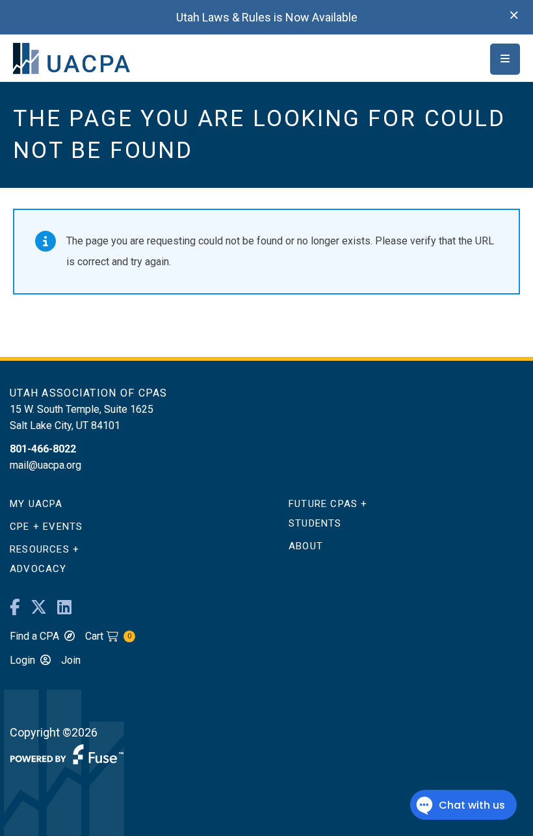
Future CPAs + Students (328, 513)
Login (22, 660)
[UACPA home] (71, 57)
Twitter (39, 607)
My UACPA (36, 504)
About (306, 546)
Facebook (15, 607)
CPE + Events (46, 526)
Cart (108, 636)
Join (71, 660)
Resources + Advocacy (44, 559)
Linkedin (64, 607)
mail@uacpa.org (45, 465)
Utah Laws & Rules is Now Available (267, 17)
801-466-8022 (43, 449)
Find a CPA (34, 636)
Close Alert (514, 15)
